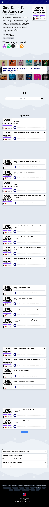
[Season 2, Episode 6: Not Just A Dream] (7, 352)
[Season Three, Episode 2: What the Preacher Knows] (7, 251)
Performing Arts (10, 38)
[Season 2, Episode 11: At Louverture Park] (7, 301)
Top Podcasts (22, 501)
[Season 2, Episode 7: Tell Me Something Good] (7, 424)
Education (14, 485)
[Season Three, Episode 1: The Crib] (7, 262)
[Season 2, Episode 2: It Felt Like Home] (7, 384)
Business (20, 485)
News (44, 487)
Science (32, 489)
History (32, 487)
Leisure (11, 489)
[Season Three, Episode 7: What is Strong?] (7, 175)
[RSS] (21, 46)
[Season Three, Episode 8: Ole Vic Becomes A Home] (7, 164)
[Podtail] (13, 46)
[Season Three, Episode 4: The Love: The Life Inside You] (7, 229)
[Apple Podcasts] (4, 46)
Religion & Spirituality (41, 485)
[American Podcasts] (24, 494)
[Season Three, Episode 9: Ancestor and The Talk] (7, 136)
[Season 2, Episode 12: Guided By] (7, 290)
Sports (37, 489)
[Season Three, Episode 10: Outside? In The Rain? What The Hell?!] (7, 124)
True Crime (38, 487)
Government (17, 489)
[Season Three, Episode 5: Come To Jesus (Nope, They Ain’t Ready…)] (7, 199)
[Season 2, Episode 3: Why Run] (7, 373)
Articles (27, 501)
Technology (15, 487)
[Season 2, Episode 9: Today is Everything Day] (7, 323)
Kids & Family (27, 485)
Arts (4, 38)
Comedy (4, 485)
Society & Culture (7, 487)
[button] (46, 2)
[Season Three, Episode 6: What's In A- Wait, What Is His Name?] (7, 187)
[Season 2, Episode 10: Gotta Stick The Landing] (7, 312)
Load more (24, 432)
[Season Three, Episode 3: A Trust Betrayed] (7, 240)
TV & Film (22, 487)
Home (16, 501)
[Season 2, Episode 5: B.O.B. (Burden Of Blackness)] (7, 413)
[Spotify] (9, 46)
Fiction (27, 487)
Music (33, 485)
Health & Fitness (25, 489)
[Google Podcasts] (17, 46)
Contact (32, 501)
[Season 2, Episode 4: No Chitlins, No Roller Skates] (7, 363)
